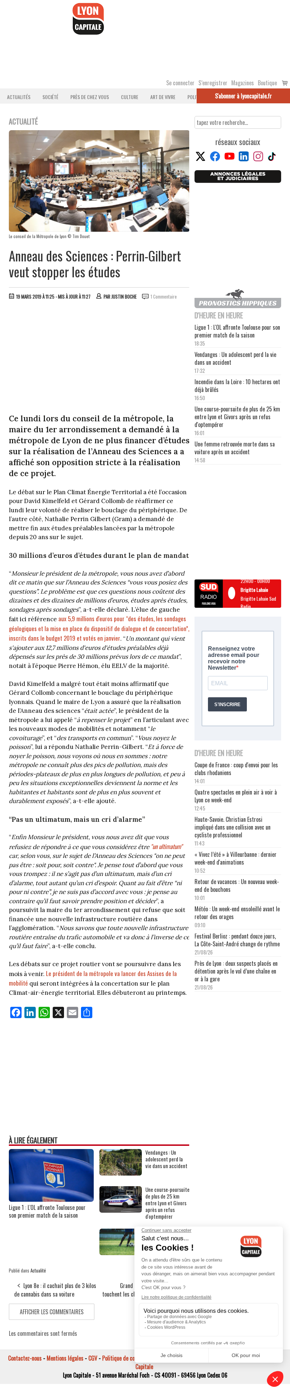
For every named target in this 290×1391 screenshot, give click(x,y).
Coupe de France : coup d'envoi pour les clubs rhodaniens (236, 769)
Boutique (267, 83)
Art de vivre (162, 96)
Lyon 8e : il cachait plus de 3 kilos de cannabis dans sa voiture (55, 1289)
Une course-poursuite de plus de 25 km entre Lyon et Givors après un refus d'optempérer (167, 1203)
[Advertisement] (99, 358)
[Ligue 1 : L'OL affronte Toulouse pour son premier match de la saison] (51, 1199)
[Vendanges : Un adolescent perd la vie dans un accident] (120, 1173)
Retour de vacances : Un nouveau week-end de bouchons (237, 885)
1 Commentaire (164, 296)
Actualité (38, 1270)
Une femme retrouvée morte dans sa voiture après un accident (235, 448)
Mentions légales (65, 1358)
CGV (92, 1358)
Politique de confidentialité (131, 1358)
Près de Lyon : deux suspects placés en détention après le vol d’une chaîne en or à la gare (236, 971)
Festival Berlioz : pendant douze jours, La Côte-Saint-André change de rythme (237, 940)
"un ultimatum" (166, 846)
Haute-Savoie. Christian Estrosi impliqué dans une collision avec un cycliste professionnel (233, 827)
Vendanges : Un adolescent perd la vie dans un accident (166, 1159)
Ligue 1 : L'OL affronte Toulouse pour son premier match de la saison (47, 1211)
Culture (129, 96)
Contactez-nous (25, 1358)
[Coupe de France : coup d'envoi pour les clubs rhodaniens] (120, 1252)
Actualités (18, 96)
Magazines (242, 83)
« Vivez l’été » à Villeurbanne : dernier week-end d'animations (236, 858)
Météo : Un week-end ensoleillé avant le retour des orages (237, 912)
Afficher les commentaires (51, 1312)
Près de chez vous (89, 96)
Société (50, 96)
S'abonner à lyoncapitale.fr (243, 96)
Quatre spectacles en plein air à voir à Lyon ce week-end (236, 796)
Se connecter (180, 83)
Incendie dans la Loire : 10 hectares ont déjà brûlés (237, 385)
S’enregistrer (212, 83)
